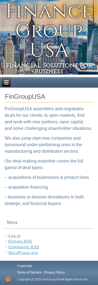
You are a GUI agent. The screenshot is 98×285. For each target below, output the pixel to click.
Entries (20, 241)
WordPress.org (23, 252)
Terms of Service (29, 272)
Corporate (24, 266)
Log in (14, 235)
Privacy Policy (54, 272)
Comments (23, 247)
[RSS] (8, 278)
